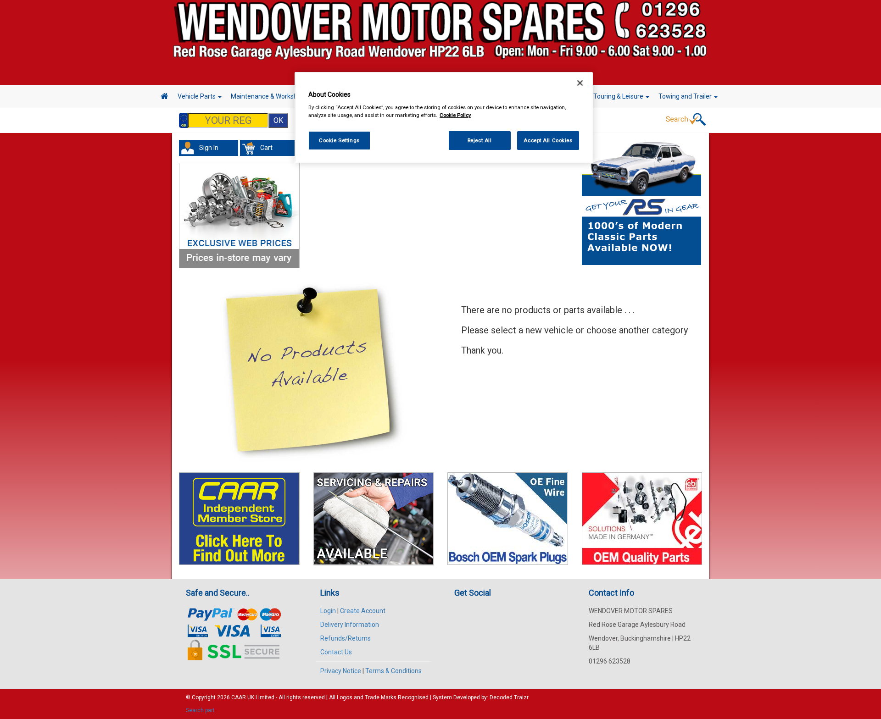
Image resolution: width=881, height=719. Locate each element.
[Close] (580, 83)
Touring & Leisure (619, 96)
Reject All (480, 140)
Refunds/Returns (345, 638)
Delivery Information (349, 624)
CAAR (238, 697)
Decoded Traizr (509, 697)
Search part (200, 710)
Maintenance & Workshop (268, 96)
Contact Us (336, 652)
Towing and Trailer (685, 96)
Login (328, 610)
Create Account (362, 610)
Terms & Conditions (393, 671)
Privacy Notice (340, 671)
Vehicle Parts (197, 96)
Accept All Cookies (548, 140)
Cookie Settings (339, 140)
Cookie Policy (455, 115)
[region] (444, 117)
